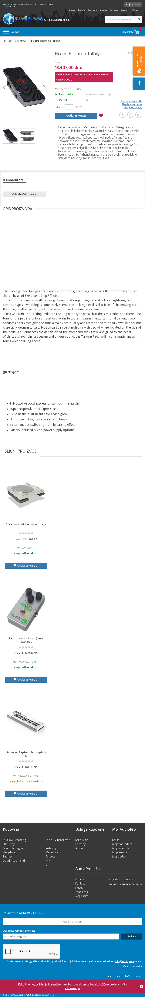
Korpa (115, 840)
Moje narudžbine (122, 844)
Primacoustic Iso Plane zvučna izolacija (26, 524)
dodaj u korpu (76, 116)
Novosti (135, 10)
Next (44, 87)
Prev (4, 87)
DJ (47, 844)
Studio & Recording (14, 840)
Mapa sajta (81, 896)
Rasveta (50, 856)
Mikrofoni (52, 852)
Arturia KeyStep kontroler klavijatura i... (26, 754)
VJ (47, 865)
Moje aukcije (119, 852)
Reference (114, 10)
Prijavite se (133, 4)
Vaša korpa (131, 31)
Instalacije (51, 848)
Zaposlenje (125, 10)
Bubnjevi (8, 856)
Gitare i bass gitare (14, 848)
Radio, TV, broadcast (58, 840)
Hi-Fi (48, 860)
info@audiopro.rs (124, 961)
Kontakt (81, 10)
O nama (72, 10)
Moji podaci (119, 856)
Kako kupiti (92, 10)
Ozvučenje (9, 844)
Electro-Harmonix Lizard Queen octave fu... (26, 640)
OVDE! (68, 80)
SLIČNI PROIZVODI (22, 451)
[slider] (26, 533)
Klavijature (9, 852)
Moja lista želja (121, 848)
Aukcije (79, 848)
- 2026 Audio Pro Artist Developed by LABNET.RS (32, 995)
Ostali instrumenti (14, 860)
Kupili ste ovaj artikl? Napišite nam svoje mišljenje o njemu (131, 104)
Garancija (103, 10)
